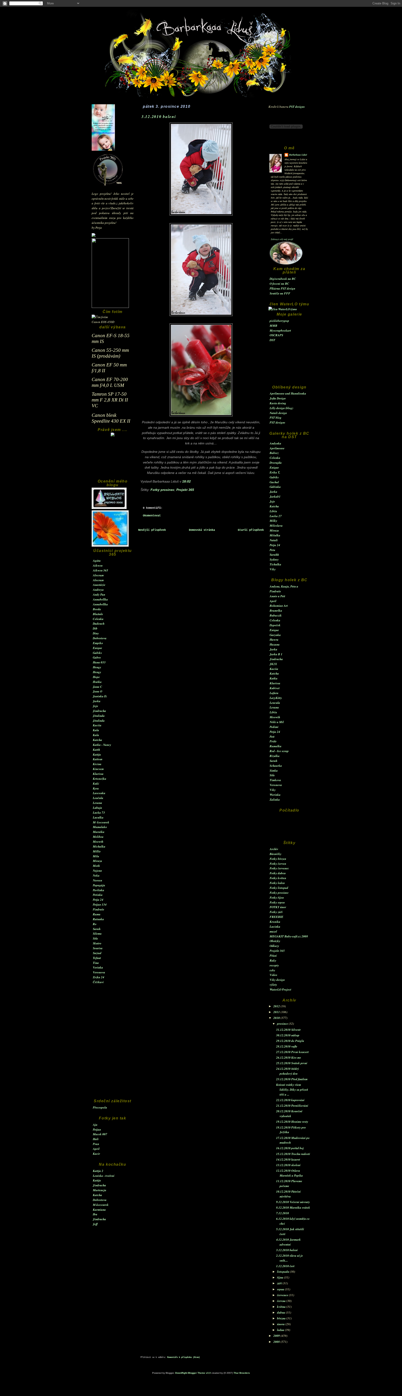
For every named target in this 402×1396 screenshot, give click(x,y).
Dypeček (275, 625)
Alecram (98, 575)
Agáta (97, 560)
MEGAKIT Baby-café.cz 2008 (289, 936)
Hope (96, 677)
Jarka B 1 (276, 654)
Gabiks (97, 653)
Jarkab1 (275, 496)
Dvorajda (276, 462)
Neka (96, 875)
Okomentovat (152, 515)
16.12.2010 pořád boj (290, 1148)
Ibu (95, 1214)
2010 (277, 1018)
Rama (96, 914)
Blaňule (98, 614)
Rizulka (275, 756)
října (280, 1277)
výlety (273, 984)
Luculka (98, 817)
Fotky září (276, 912)
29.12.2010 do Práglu (290, 1041)
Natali (274, 540)
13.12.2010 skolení (288, 1165)
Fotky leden (277, 883)
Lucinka (275, 926)
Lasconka (99, 793)
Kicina (97, 764)
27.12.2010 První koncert (292, 1052)
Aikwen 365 (100, 570)
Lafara (274, 693)
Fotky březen (278, 859)
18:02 (186, 481)
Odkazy (274, 946)
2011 (277, 1012)
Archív (274, 849)
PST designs (297, 106)
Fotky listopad (279, 888)
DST (272, 340)
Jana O (97, 691)
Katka (274, 678)
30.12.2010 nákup (287, 1035)
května (281, 1307)
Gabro (97, 657)
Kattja (97, 754)
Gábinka (275, 487)
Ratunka (98, 919)
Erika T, (275, 472)
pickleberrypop (279, 321)
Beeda (97, 609)
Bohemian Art (279, 605)
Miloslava (276, 525)
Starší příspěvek (251, 530)
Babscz (274, 453)
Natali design (278, 413)
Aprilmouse (277, 448)
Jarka (96, 701)
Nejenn (97, 870)
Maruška (98, 832)
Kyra (96, 788)
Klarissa (98, 774)
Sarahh (274, 554)
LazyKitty (276, 698)
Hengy (97, 667)
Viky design (277, 980)
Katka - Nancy (102, 745)
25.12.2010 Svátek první (291, 1063)
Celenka (98, 619)
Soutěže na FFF (280, 293)
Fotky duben (278, 873)
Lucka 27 (276, 516)
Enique (97, 648)
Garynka (275, 635)
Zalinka (275, 799)
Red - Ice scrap (279, 751)
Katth (96, 749)
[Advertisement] (113, 460)
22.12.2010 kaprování (290, 1100)
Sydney (274, 559)
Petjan (97, 1129)
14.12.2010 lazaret (288, 1159)
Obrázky (275, 941)
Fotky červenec (279, 868)
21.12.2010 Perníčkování (292, 1105)
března (281, 1318)
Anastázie (99, 585)
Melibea (98, 837)
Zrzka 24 (98, 977)
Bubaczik (276, 615)
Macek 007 (100, 1134)
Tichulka (275, 564)
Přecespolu (100, 1107)
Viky (273, 569)
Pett (272, 736)
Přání (273, 955)
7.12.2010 (282, 1213)
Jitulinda (99, 716)
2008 (277, 1342)
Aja (95, 1124)
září (280, 1283)
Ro (95, 924)
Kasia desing (278, 403)
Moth (96, 866)
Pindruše (98, 909)
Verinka (98, 967)
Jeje (95, 706)
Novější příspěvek (152, 530)
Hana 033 (99, 662)
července (283, 1295)
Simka (274, 770)
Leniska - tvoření (103, 1176)
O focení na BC (279, 283)
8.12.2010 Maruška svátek (293, 1207)
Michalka (99, 846)
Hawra (274, 639)
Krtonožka (99, 778)
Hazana (275, 644)
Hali (96, 1139)
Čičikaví (98, 982)
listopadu (283, 1271)
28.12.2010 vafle (286, 1046)
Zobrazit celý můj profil (282, 239)
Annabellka (100, 599)
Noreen (97, 880)
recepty (274, 965)
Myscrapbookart (280, 330)
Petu (272, 550)
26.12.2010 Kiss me (288, 1057)
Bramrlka (276, 610)
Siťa (95, 938)
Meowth (98, 841)
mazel (273, 931)
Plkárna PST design (282, 288)
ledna (281, 1330)
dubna (281, 1312)
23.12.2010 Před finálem (292, 1079)
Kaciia (97, 725)
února (281, 1324)
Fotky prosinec (279, 892)
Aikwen (98, 565)
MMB (273, 325)
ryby (272, 970)
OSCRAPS (276, 335)
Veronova (99, 972)
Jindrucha (99, 711)
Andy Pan (99, 594)
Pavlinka (98, 890)
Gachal (274, 482)
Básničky (275, 854)
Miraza (97, 861)
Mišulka (275, 535)
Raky (273, 960)
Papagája (99, 885)
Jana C (97, 687)
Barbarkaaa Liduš (298, 154)
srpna (281, 1289)
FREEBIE (276, 917)
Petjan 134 (100, 904)
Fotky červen (278, 863)
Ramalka (275, 746)
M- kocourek (101, 822)
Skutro (97, 943)
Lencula (275, 703)
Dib (95, 628)
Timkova (275, 780)
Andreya (98, 589)
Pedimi (274, 727)
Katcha (97, 740)
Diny (96, 633)
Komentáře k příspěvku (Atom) (183, 1357)
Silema (97, 933)
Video (273, 975)
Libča (273, 511)
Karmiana (99, 1209)
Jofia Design (278, 398)
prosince (283, 1023)
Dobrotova (100, 638)
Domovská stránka (202, 530)
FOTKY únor (278, 907)
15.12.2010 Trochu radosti (293, 1154)
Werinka (275, 795)
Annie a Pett (277, 596)
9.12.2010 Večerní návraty (293, 1202)
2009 (277, 1336)
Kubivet (275, 688)
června (281, 1301)
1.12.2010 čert (285, 1266)
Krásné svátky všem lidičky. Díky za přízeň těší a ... (292, 1089)
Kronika (275, 922)
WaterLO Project (280, 989)
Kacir (96, 1153)
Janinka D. (100, 696)
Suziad (97, 953)
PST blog (275, 417)
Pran (96, 1144)
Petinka (98, 895)
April (96, 1149)
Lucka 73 (99, 812)
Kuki (96, 783)
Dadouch (98, 623)
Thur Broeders (242, 1373)
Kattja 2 (98, 1171)
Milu (96, 856)
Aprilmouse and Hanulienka (288, 393)
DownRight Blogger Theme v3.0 (193, 1373)
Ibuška (97, 682)
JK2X (273, 664)
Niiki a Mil (277, 722)
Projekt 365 (277, 951)
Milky (273, 521)
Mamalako (100, 827)
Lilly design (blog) (281, 408)
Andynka (275, 443)
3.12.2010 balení (287, 1250)
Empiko (98, 643)
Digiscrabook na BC (283, 279)
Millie (97, 851)
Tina (96, 963)
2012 (277, 1006)
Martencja (99, 1190)
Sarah (96, 929)
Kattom (97, 759)
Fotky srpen (277, 902)
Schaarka (276, 765)
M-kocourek (101, 1205)
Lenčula (98, 798)
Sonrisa (98, 948)
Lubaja (97, 808)
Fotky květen (278, 878)
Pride (273, 741)
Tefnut (97, 958)
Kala (96, 730)
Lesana (97, 803)
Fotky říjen (277, 897)
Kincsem (98, 769)
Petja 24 (98, 899)
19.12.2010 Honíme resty (292, 1121)
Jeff (95, 1224)
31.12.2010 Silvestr (288, 1029)
